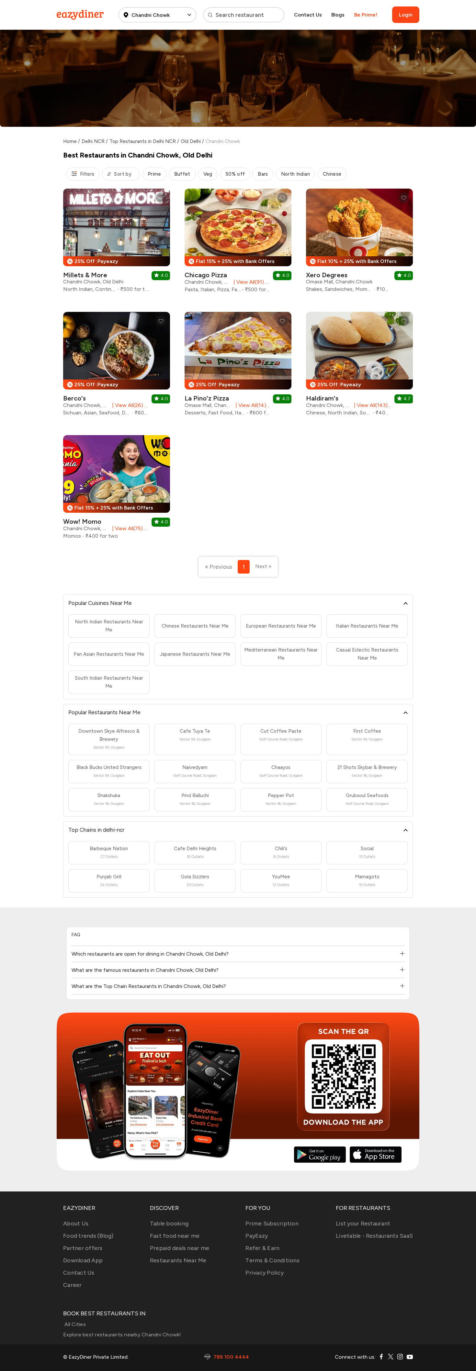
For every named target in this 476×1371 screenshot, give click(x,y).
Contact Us (308, 15)
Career (72, 1285)
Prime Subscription (272, 1223)
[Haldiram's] (359, 366)
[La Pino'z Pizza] (238, 366)
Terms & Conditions (272, 1260)
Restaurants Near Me (178, 1260)
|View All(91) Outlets (250, 282)
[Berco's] (116, 366)
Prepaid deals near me (179, 1248)
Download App (83, 1260)
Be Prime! (365, 15)
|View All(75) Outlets (129, 528)
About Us (75, 1223)
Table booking (169, 1223)
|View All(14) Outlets (251, 405)
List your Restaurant (363, 1223)
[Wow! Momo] (116, 489)
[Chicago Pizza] (238, 243)
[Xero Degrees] (359, 243)
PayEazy (256, 1235)
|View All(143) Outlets (371, 405)
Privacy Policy (264, 1272)
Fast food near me (174, 1235)
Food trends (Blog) (88, 1235)
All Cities (74, 1324)
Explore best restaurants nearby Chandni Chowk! (122, 1335)
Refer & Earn (262, 1248)
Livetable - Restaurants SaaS (374, 1235)
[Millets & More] (116, 243)
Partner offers (83, 1248)
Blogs (338, 15)
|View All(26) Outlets (129, 405)
